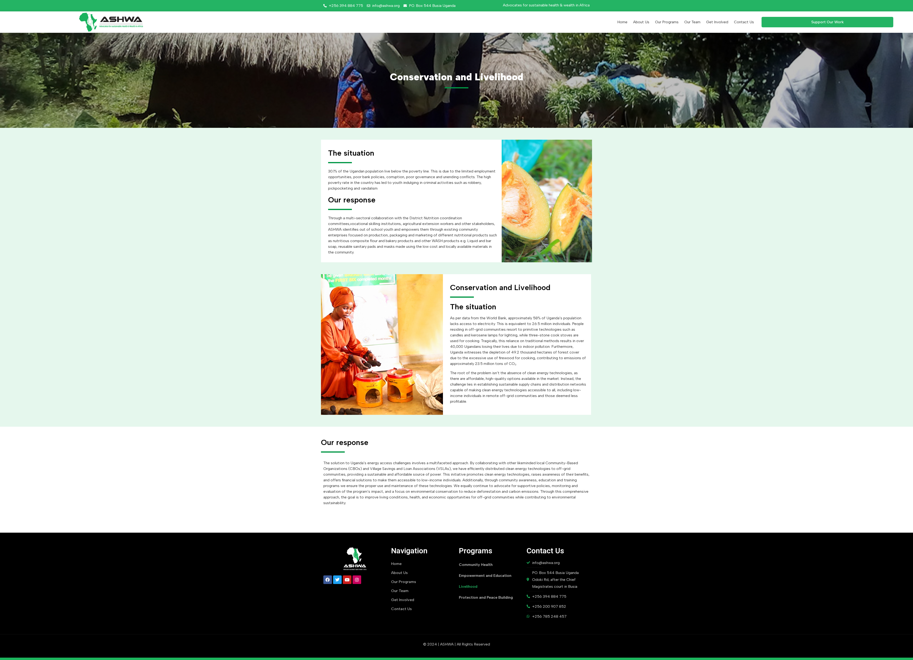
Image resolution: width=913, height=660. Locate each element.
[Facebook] (327, 579)
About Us (641, 22)
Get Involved (717, 22)
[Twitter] (337, 579)
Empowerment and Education (485, 575)
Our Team (692, 22)
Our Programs (667, 22)
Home (622, 22)
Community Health (476, 564)
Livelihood (468, 586)
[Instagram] (357, 579)
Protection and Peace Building (486, 597)
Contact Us (744, 22)
